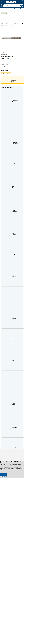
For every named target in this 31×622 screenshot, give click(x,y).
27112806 (7, 58)
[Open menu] (1, 1)
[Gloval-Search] (21, 6)
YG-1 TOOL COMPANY (12, 60)
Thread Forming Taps (9, 10)
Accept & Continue (3, 474)
